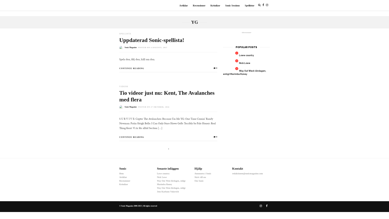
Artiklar (183, 5)
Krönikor (215, 5)
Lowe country (246, 55)
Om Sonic (199, 181)
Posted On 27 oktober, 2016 (153, 107)
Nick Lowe (244, 63)
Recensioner (199, 5)
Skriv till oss (200, 177)
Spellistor (249, 5)
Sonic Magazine (131, 47)
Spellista (125, 34)
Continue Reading (131, 68)
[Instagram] (267, 5)
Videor (123, 86)
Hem (121, 173)
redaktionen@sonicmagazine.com (247, 173)
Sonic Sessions (232, 5)
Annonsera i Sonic (202, 173)
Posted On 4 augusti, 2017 (152, 47)
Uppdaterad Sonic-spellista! (151, 40)
